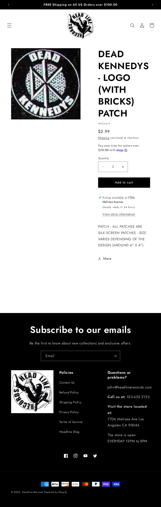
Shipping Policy (70, 402)
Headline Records (32, 492)
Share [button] (107, 258)
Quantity (103, 158)
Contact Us (67, 382)
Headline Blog (69, 431)
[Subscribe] (115, 356)
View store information (119, 214)
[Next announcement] (152, 4)
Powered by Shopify (55, 492)
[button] (9, 25)
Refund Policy (69, 392)
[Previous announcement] (8, 4)
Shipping (103, 138)
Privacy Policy (69, 412)
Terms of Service (71, 422)
